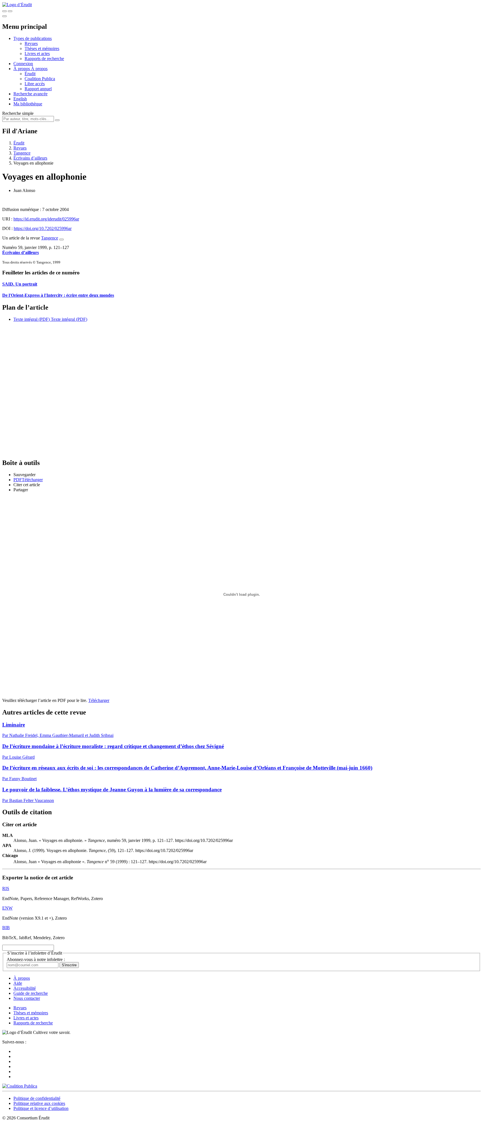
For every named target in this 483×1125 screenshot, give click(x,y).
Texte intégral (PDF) (31, 319)
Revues (31, 43)
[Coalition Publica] (19, 1086)
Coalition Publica (40, 78)
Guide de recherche (30, 993)
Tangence (21, 153)
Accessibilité (24, 988)
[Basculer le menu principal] (4, 16)
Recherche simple (18, 113)
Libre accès (35, 83)
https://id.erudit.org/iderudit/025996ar (46, 219)
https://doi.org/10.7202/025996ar (43, 228)
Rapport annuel (38, 88)
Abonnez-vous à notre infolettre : (36, 959)
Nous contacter (26, 998)
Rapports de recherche (44, 58)
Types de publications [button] (32, 38)
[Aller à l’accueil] (17, 4)
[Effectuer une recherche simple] (4, 11)
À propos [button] (22, 68)
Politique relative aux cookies (39, 1103)
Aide (17, 983)
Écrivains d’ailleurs (30, 158)
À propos (39, 68)
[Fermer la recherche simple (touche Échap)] (10, 11)
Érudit (30, 73)
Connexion (23, 63)
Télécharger (98, 700)
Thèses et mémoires (42, 48)
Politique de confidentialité (36, 1098)
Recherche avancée (30, 93)
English (20, 98)
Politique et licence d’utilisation (40, 1108)
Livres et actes (37, 53)
